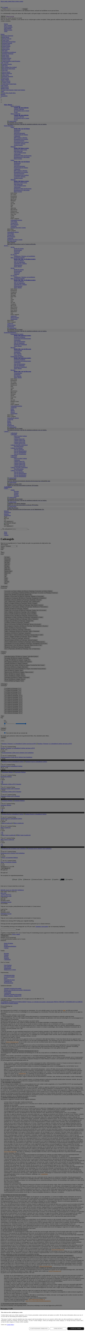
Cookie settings (58, 1328)
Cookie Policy (10, 1324)
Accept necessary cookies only (39, 1328)
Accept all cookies (75, 1328)
